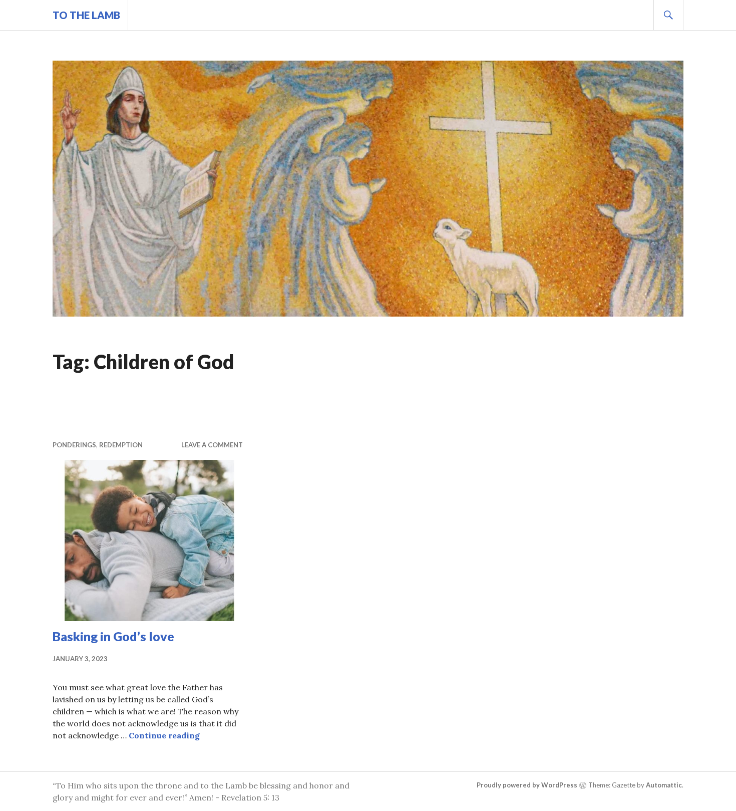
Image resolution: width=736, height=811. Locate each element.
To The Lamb (86, 15)
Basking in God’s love (113, 636)
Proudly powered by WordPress (527, 785)
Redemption (121, 445)
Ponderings (74, 445)
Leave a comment (212, 445)
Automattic (664, 785)
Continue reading (164, 735)
